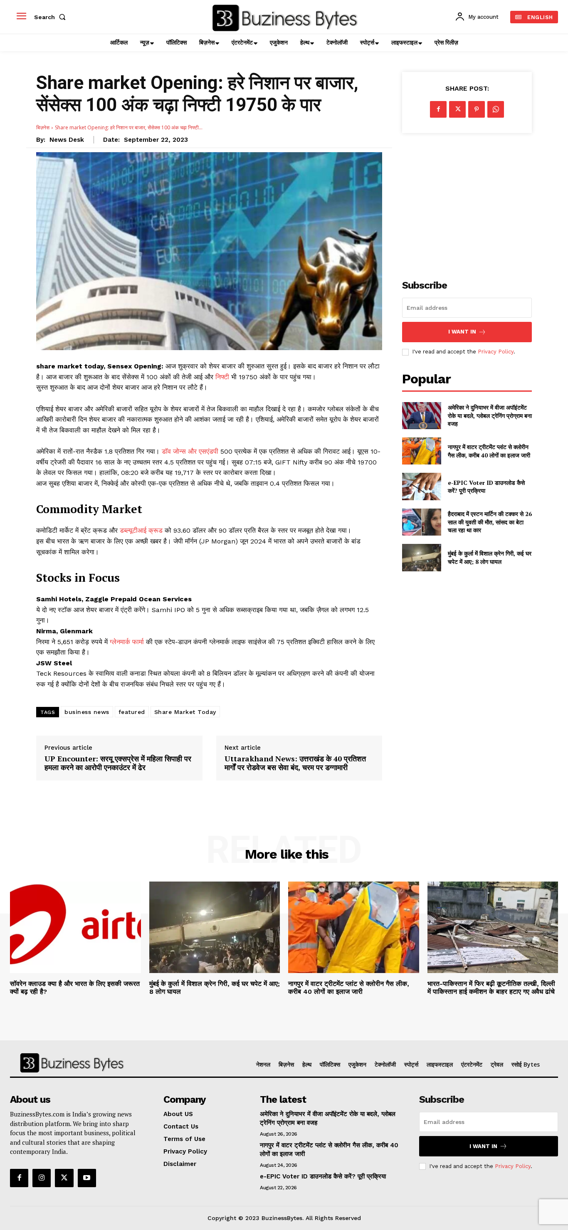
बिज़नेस (42, 127)
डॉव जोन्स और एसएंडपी (190, 451)
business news (86, 712)
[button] (51, 17)
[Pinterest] (476, 109)
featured (132, 712)
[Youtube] (87, 1178)
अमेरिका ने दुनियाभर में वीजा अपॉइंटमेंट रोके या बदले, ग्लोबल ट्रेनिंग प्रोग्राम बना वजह (490, 415)
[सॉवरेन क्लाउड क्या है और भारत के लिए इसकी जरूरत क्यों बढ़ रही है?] (75, 927)
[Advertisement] (467, 202)
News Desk (66, 139)
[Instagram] (41, 1178)
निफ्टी (223, 377)
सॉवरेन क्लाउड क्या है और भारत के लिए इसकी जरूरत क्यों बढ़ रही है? (75, 987)
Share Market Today (185, 712)
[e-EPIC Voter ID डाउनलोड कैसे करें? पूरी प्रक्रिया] (421, 486)
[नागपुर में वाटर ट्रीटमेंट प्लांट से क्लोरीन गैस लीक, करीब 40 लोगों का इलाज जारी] (421, 450)
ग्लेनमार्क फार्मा (127, 642)
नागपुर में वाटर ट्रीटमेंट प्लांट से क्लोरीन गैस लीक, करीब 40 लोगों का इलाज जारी (489, 451)
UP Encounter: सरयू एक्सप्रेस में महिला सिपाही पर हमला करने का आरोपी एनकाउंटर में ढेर (117, 763)
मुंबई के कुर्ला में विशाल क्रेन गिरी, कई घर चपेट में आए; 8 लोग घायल (489, 557)
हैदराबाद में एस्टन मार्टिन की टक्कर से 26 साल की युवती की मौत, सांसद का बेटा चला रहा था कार (490, 522)
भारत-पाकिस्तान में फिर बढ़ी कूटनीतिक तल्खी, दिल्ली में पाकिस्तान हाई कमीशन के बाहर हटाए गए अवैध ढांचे (491, 987)
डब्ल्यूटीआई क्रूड (141, 530)
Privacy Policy (496, 351)
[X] (457, 109)
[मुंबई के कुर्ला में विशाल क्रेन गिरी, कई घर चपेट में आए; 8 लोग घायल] (421, 557)
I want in (462, 331)
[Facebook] (438, 109)
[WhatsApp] (495, 109)
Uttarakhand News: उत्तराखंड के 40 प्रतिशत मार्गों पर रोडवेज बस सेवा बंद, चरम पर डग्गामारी (295, 763)
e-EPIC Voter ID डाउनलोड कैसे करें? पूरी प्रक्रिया (486, 487)
